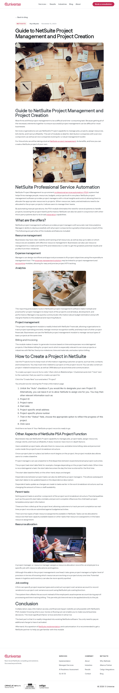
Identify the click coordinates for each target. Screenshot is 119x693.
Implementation (65, 661)
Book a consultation (103, 4)
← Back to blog (21, 17)
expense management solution (48, 260)
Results (53, 4)
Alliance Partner (106, 665)
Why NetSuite (105, 661)
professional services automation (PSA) (71, 192)
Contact (88, 674)
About (78, 4)
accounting (20, 263)
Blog (71, 4)
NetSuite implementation (49, 626)
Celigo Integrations (107, 669)
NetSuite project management (63, 141)
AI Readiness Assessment (68, 669)
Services (42, 4)
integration (51, 214)
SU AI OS (62, 674)
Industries (62, 4)
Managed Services (66, 665)
